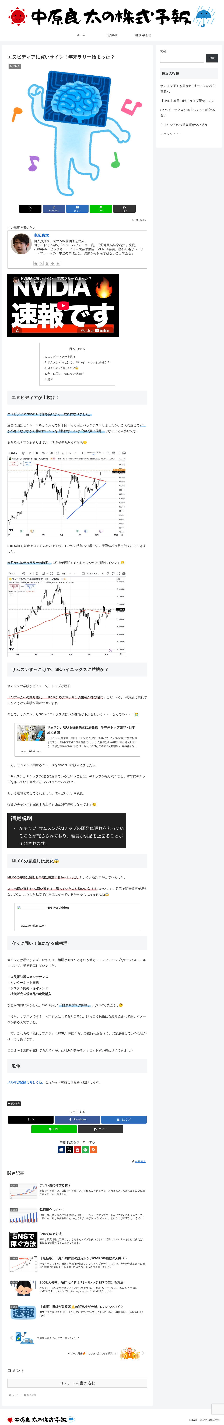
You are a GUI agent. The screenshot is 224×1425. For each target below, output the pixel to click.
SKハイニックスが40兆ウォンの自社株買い (187, 112)
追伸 (50, 379)
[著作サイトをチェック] (35, 263)
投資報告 (15, 1103)
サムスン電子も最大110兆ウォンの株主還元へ (188, 88)
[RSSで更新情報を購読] (58, 263)
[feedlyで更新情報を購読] (52, 263)
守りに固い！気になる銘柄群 (65, 373)
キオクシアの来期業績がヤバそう (184, 124)
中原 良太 (41, 235)
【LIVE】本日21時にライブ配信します (187, 101)
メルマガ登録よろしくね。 (26, 1082)
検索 (163, 51)
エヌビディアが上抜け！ (62, 356)
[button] (124, 209)
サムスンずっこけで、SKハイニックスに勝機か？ (78, 362)
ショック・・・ (171, 134)
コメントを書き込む (77, 1383)
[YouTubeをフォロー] (47, 263)
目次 (72, 349)
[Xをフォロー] (41, 263)
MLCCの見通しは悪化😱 (63, 367)
